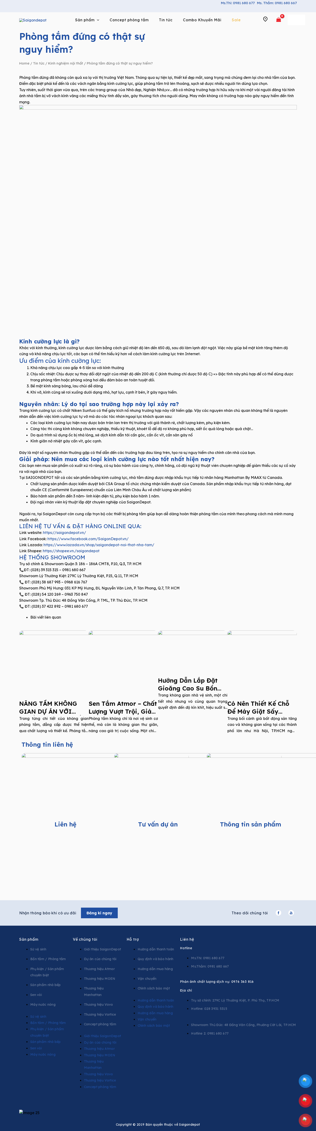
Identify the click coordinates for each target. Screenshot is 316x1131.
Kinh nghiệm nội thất (65, 63)
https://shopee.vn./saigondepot (71, 551)
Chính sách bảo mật (154, 988)
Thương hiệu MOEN (99, 979)
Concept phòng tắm (100, 1024)
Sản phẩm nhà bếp (45, 985)
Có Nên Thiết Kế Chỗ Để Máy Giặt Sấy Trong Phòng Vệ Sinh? (261, 711)
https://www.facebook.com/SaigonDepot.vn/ (88, 538)
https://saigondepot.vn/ (64, 532)
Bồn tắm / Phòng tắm (48, 959)
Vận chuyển (147, 979)
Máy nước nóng (43, 1004)
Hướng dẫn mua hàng (155, 969)
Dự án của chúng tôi (100, 959)
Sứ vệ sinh (38, 949)
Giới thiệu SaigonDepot (102, 949)
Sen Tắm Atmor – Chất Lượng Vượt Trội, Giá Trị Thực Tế (123, 711)
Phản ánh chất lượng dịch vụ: (217, 982)
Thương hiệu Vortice (100, 1014)
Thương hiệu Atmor (99, 969)
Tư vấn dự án (158, 824)
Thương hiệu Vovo (98, 1004)
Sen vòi (36, 995)
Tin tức (38, 63)
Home (24, 63)
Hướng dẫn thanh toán (156, 949)
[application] (97, 20)
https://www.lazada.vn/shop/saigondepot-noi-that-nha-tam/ (98, 544)
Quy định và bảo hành (155, 959)
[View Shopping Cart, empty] (278, 19)
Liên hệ (65, 824)
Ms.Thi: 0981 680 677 (238, 3)
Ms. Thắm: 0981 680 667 (277, 3)
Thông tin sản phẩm (250, 824)
